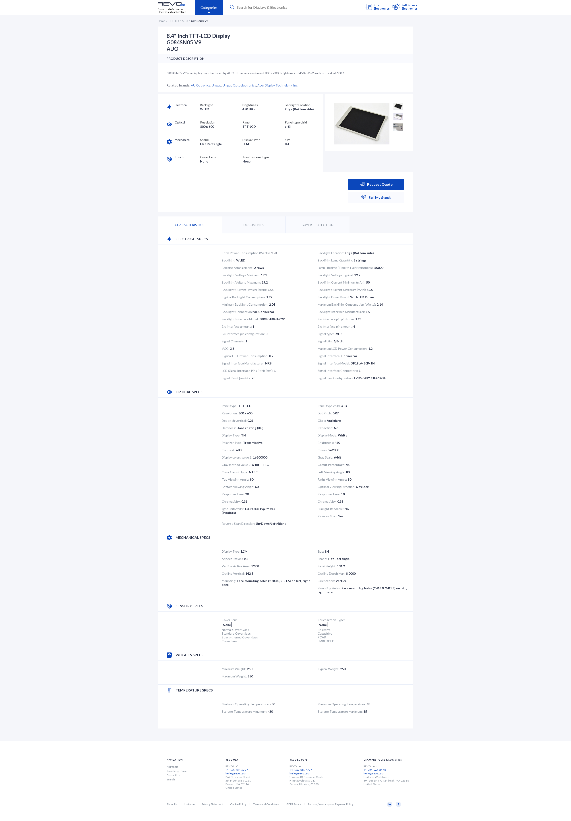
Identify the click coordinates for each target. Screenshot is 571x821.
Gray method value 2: (236, 465)
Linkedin (189, 804)
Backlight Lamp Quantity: (335, 260)
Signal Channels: (233, 341)
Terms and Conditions (266, 804)
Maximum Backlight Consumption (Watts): (347, 304)
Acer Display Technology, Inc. (277, 85)
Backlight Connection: (237, 312)
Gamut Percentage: (331, 465)
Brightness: (326, 442)
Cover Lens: (230, 620)
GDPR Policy (293, 804)
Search (171, 779)
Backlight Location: (331, 253)
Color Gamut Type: (235, 472)
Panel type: (230, 406)
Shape (204, 140)
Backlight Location (297, 105)
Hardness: (229, 428)
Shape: (322, 559)
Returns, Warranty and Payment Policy (330, 804)
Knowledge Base (177, 771)
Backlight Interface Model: (240, 319)
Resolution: (230, 413)
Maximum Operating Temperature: (342, 704)
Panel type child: (329, 406)
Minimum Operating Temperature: (245, 704)
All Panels (172, 766)
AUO (185, 21)
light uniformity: (233, 509)
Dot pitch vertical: (234, 420)
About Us (172, 804)
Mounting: (229, 581)
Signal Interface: (329, 356)
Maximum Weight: (234, 676)
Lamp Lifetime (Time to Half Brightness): (346, 268)
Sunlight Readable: (331, 509)
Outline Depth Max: (331, 573)
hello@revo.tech (236, 773)
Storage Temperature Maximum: (340, 711)
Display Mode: (327, 435)
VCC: (225, 348)
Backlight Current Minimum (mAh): (341, 282)
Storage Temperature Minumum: (244, 711)
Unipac (216, 85)
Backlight (206, 105)
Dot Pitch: (325, 413)
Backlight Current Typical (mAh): (244, 290)
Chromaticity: (231, 501)
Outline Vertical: (233, 573)
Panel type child (296, 122)
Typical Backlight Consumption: (244, 297)
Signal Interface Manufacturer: (243, 363)
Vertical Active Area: (236, 566)
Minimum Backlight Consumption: (245, 304)
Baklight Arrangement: (237, 268)
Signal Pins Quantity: (236, 378)
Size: (321, 551)
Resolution (207, 122)
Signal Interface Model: (334, 363)
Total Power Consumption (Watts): (246, 253)
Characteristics (189, 225)
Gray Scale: (325, 457)
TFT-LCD (173, 21)
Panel (246, 122)
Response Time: (233, 494)
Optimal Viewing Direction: (336, 487)
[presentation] (270, 7)
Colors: (323, 450)
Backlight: (229, 260)
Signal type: (326, 334)
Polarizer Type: (232, 442)
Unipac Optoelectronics (239, 85)
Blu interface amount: (237, 326)
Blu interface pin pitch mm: (336, 319)
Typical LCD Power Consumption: (245, 356)
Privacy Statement (212, 804)
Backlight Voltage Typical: (336, 275)
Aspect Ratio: (231, 559)
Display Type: (231, 435)
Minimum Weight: (234, 669)
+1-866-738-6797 (237, 770)
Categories (209, 7)
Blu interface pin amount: (335, 326)
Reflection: (325, 428)
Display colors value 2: (237, 457)
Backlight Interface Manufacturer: (341, 312)
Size (287, 140)
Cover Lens (208, 157)
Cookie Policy (238, 804)
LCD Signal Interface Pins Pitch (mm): (247, 370)
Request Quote (379, 184)
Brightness (250, 105)
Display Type (251, 140)
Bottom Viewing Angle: (238, 487)
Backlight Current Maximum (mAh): (342, 290)
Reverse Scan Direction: (238, 523)
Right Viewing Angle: (332, 479)
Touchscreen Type (255, 157)
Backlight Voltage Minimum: (241, 275)
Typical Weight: (328, 669)
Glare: (322, 420)
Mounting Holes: (329, 588)
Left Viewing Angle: (331, 472)
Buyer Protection (317, 225)
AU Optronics (200, 85)
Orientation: (326, 581)
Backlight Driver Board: (334, 297)
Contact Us (173, 775)
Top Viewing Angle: (235, 479)
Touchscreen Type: (331, 620)
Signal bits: (325, 341)
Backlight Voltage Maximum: (241, 282)
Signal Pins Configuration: (336, 378)
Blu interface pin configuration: (243, 334)
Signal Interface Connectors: (338, 370)
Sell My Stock (379, 197)
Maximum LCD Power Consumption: (343, 348)
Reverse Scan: (327, 516)
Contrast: (228, 450)
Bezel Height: (327, 566)
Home (161, 21)
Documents (254, 225)
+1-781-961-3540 (375, 770)
